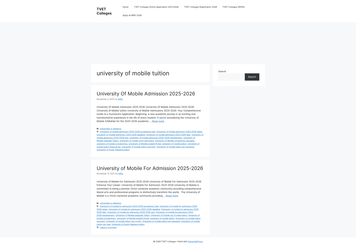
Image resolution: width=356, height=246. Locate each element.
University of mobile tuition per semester (175, 147)
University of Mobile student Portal (145, 144)
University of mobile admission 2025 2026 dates (179, 131)
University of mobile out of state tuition (169, 215)
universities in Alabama (110, 128)
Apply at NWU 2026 (132, 15)
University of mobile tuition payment (138, 147)
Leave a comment (108, 227)
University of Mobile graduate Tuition (133, 215)
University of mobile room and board (137, 140)
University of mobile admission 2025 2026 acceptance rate (127, 131)
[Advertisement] (174, 41)
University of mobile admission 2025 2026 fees (168, 134)
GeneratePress (195, 241)
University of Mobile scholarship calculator (175, 140)
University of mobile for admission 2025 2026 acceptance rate (129, 206)
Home (125, 7)
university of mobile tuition (174, 144)
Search (222, 71)
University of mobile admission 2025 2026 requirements (155, 138)
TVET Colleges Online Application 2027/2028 (156, 7)
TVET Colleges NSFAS (233, 7)
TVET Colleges (104, 11)
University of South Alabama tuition (113, 150)
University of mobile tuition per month (123, 221)
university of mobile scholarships (112, 144)
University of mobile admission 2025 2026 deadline (121, 134)
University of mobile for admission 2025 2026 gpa (131, 212)
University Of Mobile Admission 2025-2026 (146, 94)
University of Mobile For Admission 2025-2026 (150, 168)
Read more (158, 121)
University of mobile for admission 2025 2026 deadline (134, 209)
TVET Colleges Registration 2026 (200, 7)
